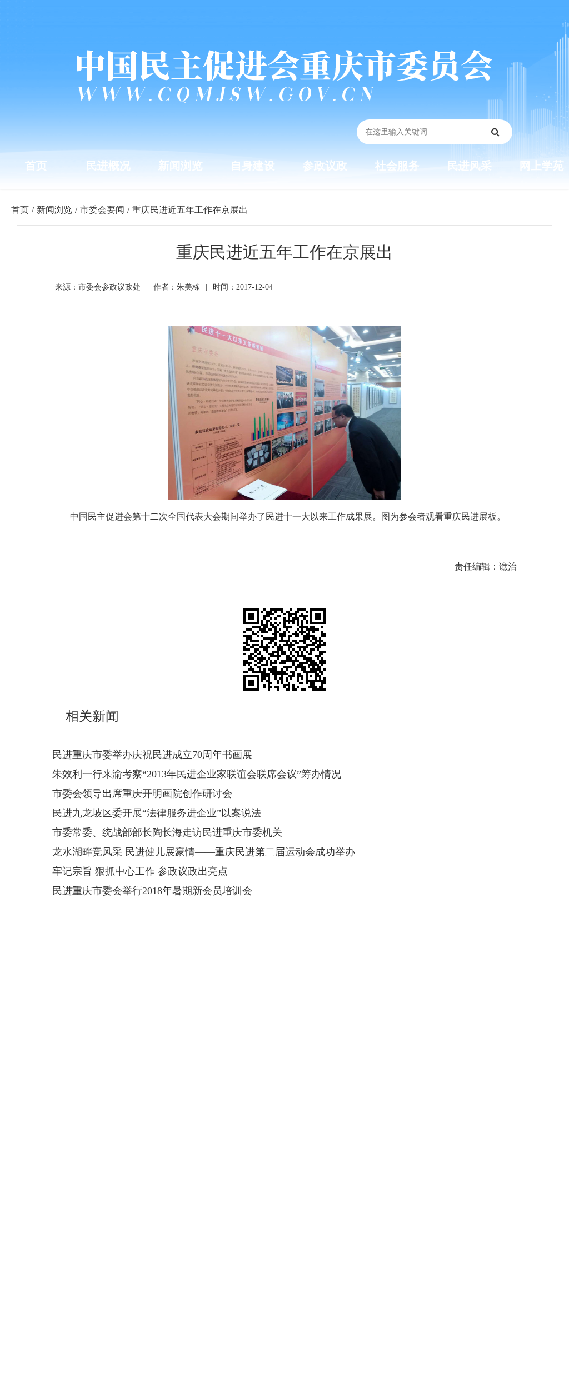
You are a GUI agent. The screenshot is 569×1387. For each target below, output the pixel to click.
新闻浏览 (180, 165)
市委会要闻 (102, 209)
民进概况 (108, 165)
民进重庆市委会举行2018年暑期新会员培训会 (152, 890)
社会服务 (397, 165)
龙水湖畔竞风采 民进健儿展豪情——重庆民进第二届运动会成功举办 (203, 851)
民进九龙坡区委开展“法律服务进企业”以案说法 (156, 813)
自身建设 (253, 165)
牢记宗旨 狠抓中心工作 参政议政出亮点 (140, 871)
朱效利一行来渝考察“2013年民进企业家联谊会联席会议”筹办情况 (196, 774)
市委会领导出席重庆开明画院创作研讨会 (142, 793)
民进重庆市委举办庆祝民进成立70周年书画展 (152, 754)
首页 (36, 165)
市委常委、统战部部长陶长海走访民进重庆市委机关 (167, 832)
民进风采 (469, 165)
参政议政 (325, 165)
